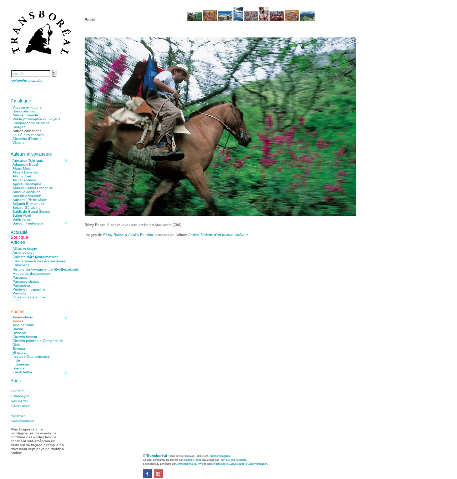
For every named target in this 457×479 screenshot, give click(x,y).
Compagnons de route (31, 123)
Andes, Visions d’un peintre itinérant (218, 235)
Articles (18, 242)
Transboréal (156, 456)
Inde (16, 360)
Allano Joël (21, 176)
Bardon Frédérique (28, 223)
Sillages (18, 127)
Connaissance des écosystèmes (39, 261)
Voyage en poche (27, 107)
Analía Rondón (140, 235)
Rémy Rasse (113, 235)
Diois (16, 345)
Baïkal (17, 329)
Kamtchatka (22, 372)
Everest (18, 349)
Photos (17, 311)
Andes (17, 321)
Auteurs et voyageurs (31, 154)
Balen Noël (21, 215)
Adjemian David (25, 164)
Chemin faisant (24, 337)
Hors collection (24, 111)
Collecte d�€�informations (35, 257)
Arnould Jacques (26, 192)
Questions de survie (28, 297)
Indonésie (20, 364)
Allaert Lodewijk (25, 172)
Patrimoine (21, 285)
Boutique (19, 237)
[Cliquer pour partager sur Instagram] (158, 477)
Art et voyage (23, 252)
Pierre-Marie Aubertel (233, 460)
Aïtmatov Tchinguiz (28, 160)
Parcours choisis (25, 281)
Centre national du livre (189, 463)
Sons (16, 380)
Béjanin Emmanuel (28, 204)
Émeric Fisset (192, 460)
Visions (18, 143)
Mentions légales (220, 456)
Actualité (19, 232)
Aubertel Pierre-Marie (29, 200)
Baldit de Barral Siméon (31, 211)
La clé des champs (28, 135)
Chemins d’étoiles (26, 139)
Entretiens (20, 265)
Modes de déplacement (31, 274)
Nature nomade (25, 115)
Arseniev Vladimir (26, 196)
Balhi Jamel (21, 219)
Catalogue (21, 101)
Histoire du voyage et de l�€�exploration (47, 269)
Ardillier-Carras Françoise (32, 188)
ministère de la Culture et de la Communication (238, 463)
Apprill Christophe (26, 184)
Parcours (19, 277)
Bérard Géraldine (26, 208)
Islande (18, 368)
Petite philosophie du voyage (36, 119)
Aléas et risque (24, 249)
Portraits (19, 293)
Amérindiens (22, 317)
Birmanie (19, 333)
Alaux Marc (21, 168)
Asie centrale (23, 325)
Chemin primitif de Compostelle (37, 341)
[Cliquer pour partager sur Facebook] (147, 477)
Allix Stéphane (24, 180)
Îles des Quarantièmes (31, 356)
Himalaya (19, 352)
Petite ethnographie (28, 289)
